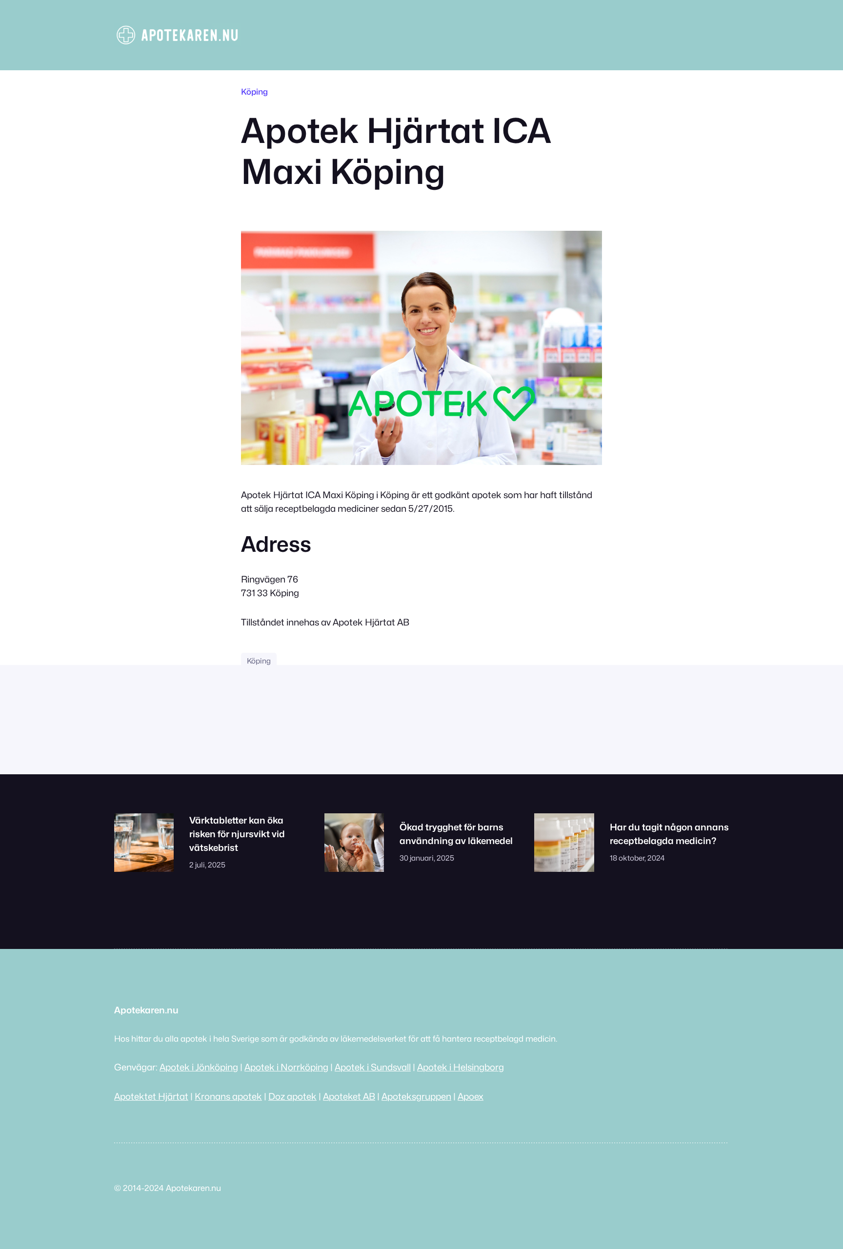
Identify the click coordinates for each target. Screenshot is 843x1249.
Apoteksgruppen (416, 1096)
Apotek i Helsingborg (460, 1067)
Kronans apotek (228, 1096)
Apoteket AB (349, 1096)
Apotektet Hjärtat (151, 1096)
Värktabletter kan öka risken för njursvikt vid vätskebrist (237, 834)
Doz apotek (292, 1096)
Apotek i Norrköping (286, 1067)
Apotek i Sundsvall (373, 1067)
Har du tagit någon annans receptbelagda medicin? (669, 834)
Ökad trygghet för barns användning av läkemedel (456, 834)
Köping (254, 92)
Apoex (470, 1096)
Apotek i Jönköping (199, 1067)
